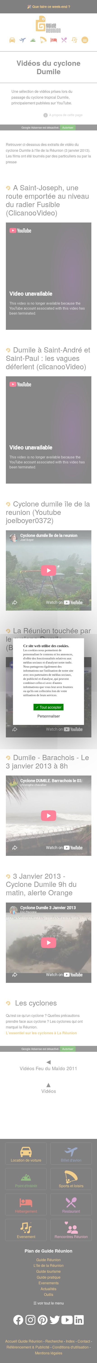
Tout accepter (50, 707)
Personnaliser (48, 716)
